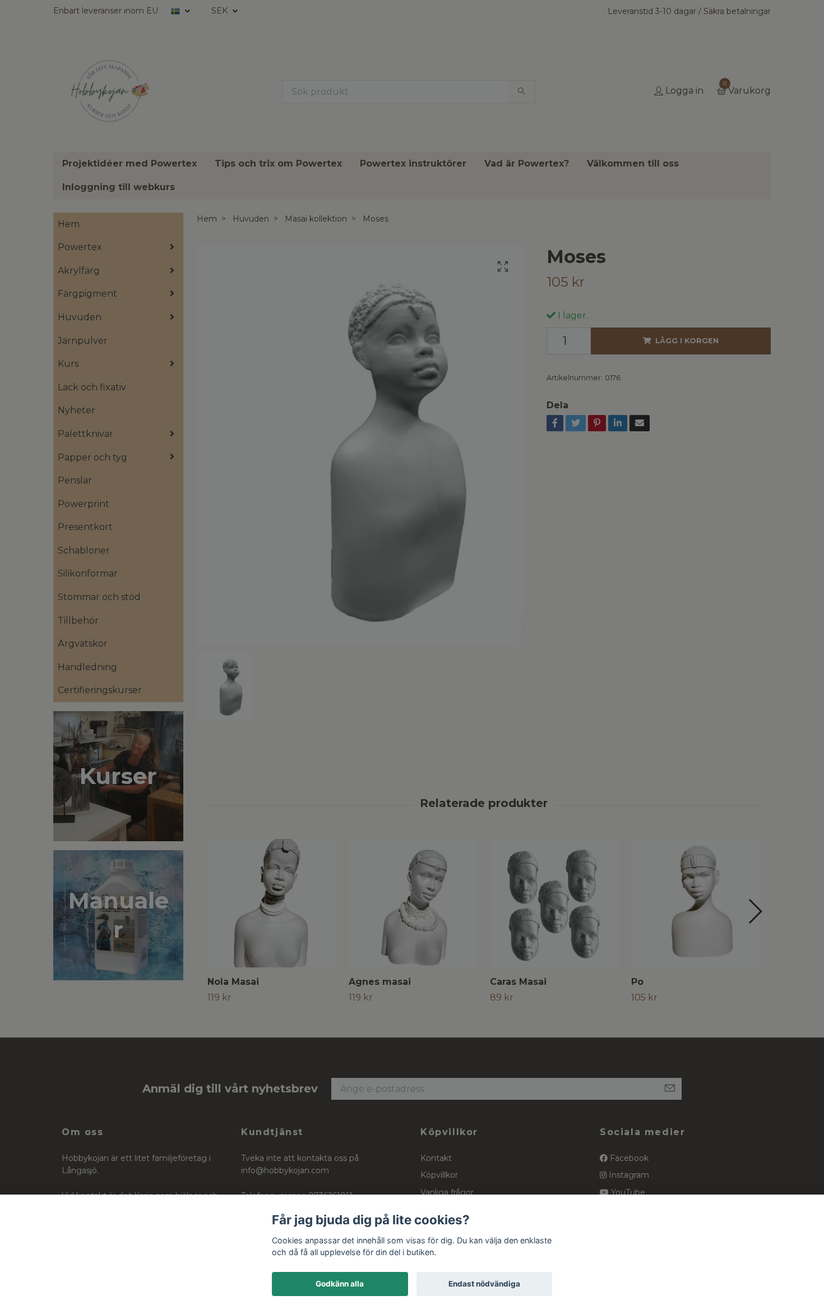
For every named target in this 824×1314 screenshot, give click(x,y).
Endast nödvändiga (484, 1283)
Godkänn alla (340, 1283)
